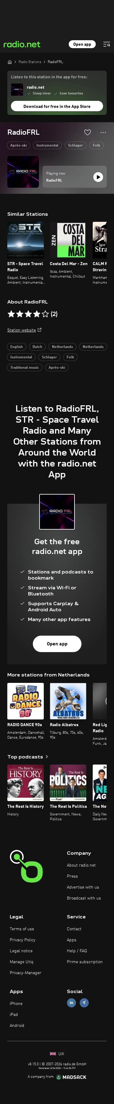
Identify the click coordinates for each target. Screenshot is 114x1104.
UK (60, 1054)
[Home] (9, 61)
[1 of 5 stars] (11, 314)
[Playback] (98, 177)
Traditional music (24, 368)
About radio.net (81, 865)
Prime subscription (85, 962)
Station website (21, 330)
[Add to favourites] (87, 132)
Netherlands (62, 347)
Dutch (37, 347)
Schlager (75, 145)
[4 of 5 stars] (37, 314)
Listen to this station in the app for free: (49, 77)
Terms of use (22, 929)
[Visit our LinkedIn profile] (71, 1002)
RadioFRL (54, 181)
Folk (96, 145)
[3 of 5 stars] (28, 314)
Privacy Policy (22, 940)
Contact (74, 929)
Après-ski (18, 145)
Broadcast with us (84, 898)
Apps (71, 940)
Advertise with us (83, 887)
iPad (14, 1015)
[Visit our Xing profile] (84, 1002)
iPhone (16, 1004)
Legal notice (21, 951)
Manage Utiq (21, 962)
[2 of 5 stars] (20, 314)
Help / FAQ (77, 951)
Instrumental (47, 145)
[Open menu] (106, 44)
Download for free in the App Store (57, 107)
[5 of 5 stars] (45, 314)
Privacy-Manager (25, 973)
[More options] (103, 132)
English (16, 347)
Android (17, 1026)
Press (72, 876)
